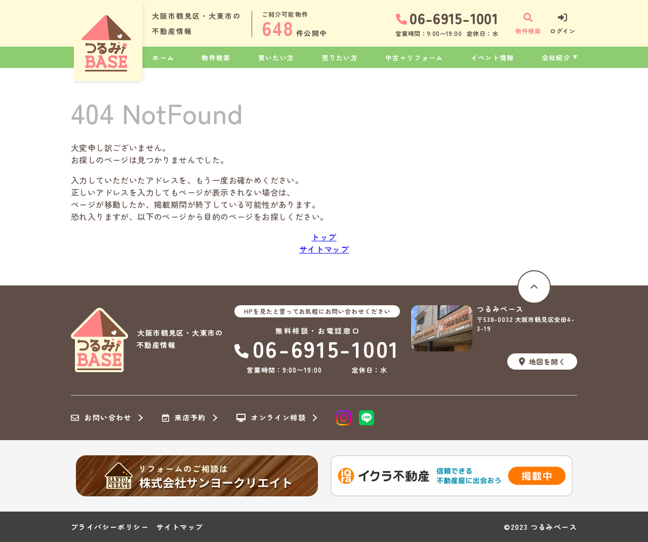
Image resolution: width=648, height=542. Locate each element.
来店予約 (190, 418)
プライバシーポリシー (110, 526)
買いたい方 (276, 57)
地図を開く (547, 361)
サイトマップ (324, 249)
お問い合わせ (108, 418)
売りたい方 (340, 57)
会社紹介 (556, 57)
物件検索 (215, 57)
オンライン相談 (278, 418)
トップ (323, 237)
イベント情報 (492, 57)
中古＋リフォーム (414, 57)
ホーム (163, 57)
